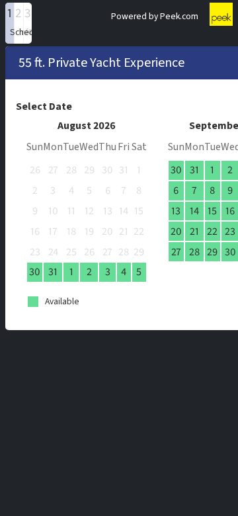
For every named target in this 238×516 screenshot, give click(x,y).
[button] (9, 23)
